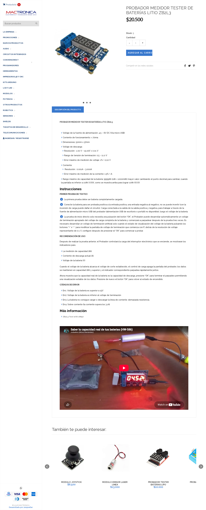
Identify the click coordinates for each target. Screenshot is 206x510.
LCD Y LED (7, 88)
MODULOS (7, 93)
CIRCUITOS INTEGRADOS (14, 54)
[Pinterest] (194, 66)
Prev (47, 466)
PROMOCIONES (10, 37)
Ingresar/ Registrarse (16, 138)
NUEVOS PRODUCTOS (13, 43)
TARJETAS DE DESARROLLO (15, 127)
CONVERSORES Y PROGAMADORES (11, 63)
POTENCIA (8, 99)
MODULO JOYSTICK (71, 482)
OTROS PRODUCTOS (12, 105)
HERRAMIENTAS (10, 71)
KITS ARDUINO (9, 82)
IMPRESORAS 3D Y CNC (13, 77)
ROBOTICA (8, 110)
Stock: (129, 33)
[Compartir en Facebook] (185, 66)
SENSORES (8, 116)
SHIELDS (7, 121)
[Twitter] (189, 66)
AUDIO (6, 49)
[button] (83, 102)
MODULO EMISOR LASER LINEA (115, 483)
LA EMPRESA (8, 32)
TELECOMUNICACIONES (14, 133)
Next (201, 466)
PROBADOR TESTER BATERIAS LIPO (158, 483)
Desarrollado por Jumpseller (21, 507)
